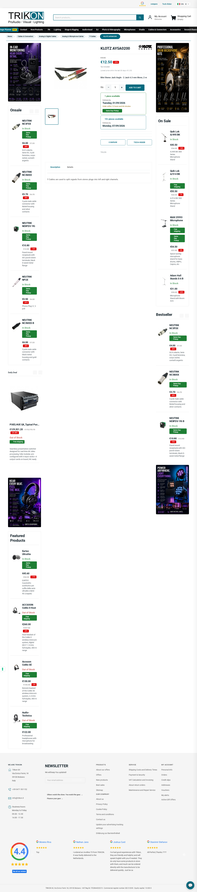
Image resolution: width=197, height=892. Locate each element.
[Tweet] (116, 152)
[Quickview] (34, 413)
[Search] (140, 17)
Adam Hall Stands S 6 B (176, 277)
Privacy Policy (102, 804)
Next (184, 854)
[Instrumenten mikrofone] (172, 77)
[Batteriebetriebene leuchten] (172, 489)
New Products (37, 30)
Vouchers (165, 790)
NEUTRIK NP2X (27, 278)
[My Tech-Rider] (22, 413)
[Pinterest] (122, 152)
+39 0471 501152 (19, 789)
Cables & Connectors (157, 30)
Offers (98, 775)
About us (100, 799)
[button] (70, 74)
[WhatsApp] (133, 152)
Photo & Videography (111, 30)
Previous (32, 854)
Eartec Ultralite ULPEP (26, 554)
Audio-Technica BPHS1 (27, 715)
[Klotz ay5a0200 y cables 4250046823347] (128, 152)
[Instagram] (58, 789)
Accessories (175, 30)
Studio (142, 30)
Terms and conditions (105, 814)
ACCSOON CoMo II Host (29, 606)
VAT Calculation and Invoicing (141, 780)
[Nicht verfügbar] (15, 413)
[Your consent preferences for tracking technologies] (2, 669)
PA (49, 30)
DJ (97, 30)
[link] (157, 17)
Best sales (100, 785)
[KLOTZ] (145, 47)
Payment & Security (137, 775)
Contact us (100, 819)
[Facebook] (47, 789)
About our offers (103, 770)
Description (55, 167)
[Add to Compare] (28, 414)
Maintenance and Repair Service (142, 790)
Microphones (129, 30)
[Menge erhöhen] (122, 87)
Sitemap (99, 790)
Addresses (165, 785)
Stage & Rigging (72, 30)
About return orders (137, 785)
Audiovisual (87, 30)
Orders (164, 775)
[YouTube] (53, 789)
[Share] (110, 152)
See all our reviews (19, 871)
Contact (23, 30)
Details (70, 167)
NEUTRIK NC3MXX (174, 373)
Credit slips (165, 780)
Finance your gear (55, 798)
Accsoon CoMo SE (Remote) (27, 664)
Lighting (57, 30)
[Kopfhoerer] (24, 502)
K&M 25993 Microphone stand (176, 220)
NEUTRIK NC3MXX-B (28, 321)
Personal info (166, 770)
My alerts (165, 795)
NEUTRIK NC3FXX (27, 122)
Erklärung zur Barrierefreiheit (108, 833)
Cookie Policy (101, 809)
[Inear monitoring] (24, 72)
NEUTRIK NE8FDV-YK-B (29, 226)
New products (102, 780)
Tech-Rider (139, 142)
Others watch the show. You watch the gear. (65, 795)
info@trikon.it (18, 798)
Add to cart (135, 87)
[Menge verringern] (108, 87)
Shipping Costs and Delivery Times (143, 770)
